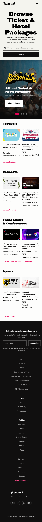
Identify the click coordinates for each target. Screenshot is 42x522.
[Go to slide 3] (24, 114)
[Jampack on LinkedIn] (29, 503)
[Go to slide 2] (21, 114)
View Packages (14, 103)
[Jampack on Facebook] (12, 503)
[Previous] (5, 144)
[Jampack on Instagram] (18, 503)
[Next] (37, 144)
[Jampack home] (9, 4)
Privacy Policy (13, 348)
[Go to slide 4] (26, 114)
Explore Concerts (9, 210)
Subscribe (34, 343)
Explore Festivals (9, 162)
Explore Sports (9, 316)
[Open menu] (37, 4)
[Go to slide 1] (17, 114)
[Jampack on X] (24, 503)
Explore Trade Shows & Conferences (17, 261)
